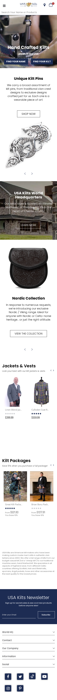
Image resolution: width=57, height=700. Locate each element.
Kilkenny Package (40, 504)
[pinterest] (20, 688)
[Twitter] (20, 676)
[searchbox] (28, 12)
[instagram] (8, 688)
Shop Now (29, 114)
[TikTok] (32, 676)
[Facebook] (8, 676)
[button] (44, 4)
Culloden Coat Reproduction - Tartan (23, 409)
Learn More (28, 225)
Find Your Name (16, 61)
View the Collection (28, 333)
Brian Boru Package (15, 504)
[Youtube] (44, 676)
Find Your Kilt (42, 61)
